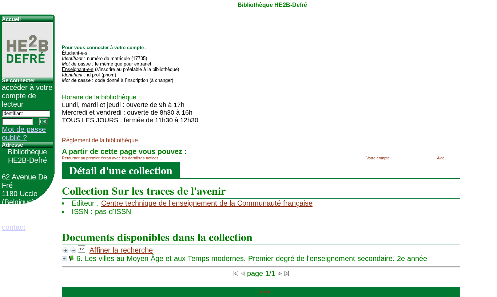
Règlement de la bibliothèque (100, 140)
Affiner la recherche (121, 250)
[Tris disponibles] (81, 250)
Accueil (11, 19)
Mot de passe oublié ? (24, 133)
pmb (265, 291)
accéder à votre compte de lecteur (27, 95)
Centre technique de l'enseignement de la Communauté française (207, 203)
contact (13, 227)
